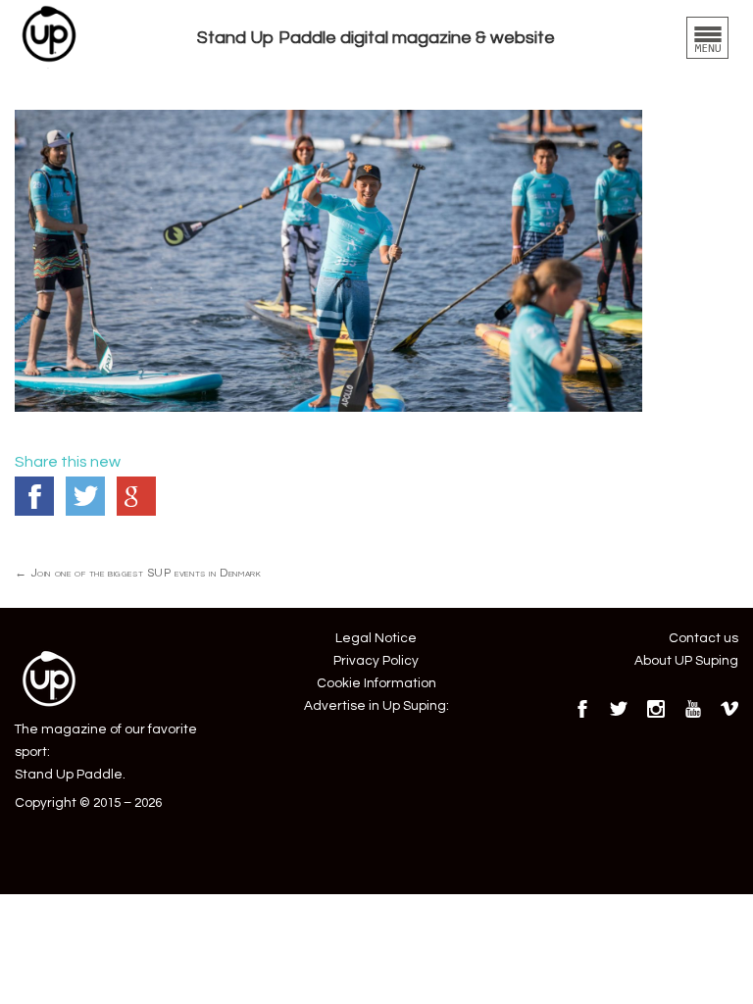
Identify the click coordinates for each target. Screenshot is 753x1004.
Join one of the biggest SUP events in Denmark (138, 572)
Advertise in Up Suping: (376, 706)
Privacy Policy (376, 661)
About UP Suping (686, 661)
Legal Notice (376, 638)
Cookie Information (376, 683)
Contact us (703, 638)
